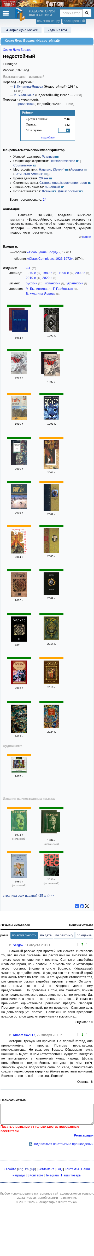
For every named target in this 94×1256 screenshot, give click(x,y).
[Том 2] (19, 373)
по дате (46, 935)
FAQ (59, 1169)
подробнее (48, 137)
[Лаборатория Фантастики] (21, 14)
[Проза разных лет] (19, 321)
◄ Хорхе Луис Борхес (21, 30)
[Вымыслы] (51, 593)
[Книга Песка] (19, 732)
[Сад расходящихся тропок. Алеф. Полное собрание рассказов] (51, 727)
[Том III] (19, 596)
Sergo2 (18, 945)
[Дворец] (51, 468)
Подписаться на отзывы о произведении (63, 1144)
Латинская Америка (29, 174)
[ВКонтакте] (77, 906)
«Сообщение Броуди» (43, 252)
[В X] (87, 906)
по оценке (84, 935)
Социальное (22, 165)
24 (44, 199)
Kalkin (86, 237)
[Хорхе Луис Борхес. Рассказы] (51, 419)
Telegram (52, 1175)
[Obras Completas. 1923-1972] (52, 822)
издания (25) (57, 30)
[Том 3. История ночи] (19, 508)
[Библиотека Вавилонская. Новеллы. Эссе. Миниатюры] (51, 551)
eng (21, 1169)
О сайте (10, 1169)
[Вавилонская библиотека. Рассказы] (19, 419)
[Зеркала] (51, 683)
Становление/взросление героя (63, 183)
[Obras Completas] (19, 830)
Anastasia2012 (24, 1035)
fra (27, 1169)
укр (32, 1169)
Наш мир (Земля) (51, 169)
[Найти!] (86, 13)
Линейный (52, 187)
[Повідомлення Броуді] (51, 875)
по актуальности (24, 935)
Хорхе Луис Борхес (17, 50)
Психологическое (62, 161)
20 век (43, 178)
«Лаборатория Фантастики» (57, 1202)
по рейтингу (64, 935)
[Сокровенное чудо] (51, 509)
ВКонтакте (35, 1175)
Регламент (46, 1169)
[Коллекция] (51, 331)
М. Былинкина (24, 95)
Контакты (72, 1169)
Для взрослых (68, 191)
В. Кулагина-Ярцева (28, 86)
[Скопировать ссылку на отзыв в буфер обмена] (10, 945)
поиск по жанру (48, 21)
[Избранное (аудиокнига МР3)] (19, 772)
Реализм (48, 156)
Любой (47, 191)
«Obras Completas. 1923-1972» (50, 259)
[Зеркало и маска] (51, 639)
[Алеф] (19, 464)
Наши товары (71, 1175)
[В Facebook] (82, 906)
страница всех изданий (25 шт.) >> (28, 895)
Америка (76, 169)
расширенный (74, 21)
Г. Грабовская (24, 104)
